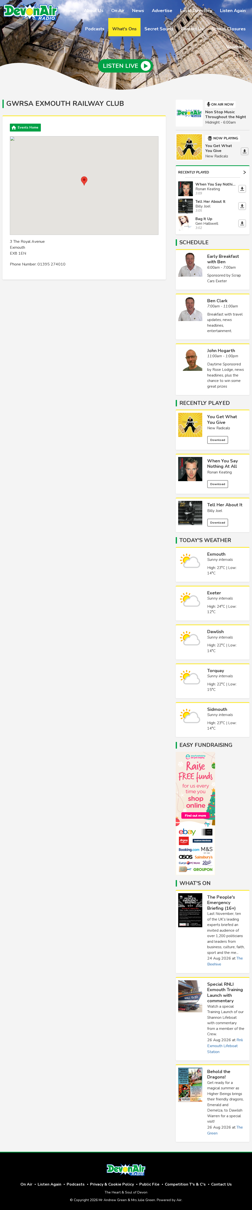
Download (217, 440)
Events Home (28, 127)
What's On (195, 883)
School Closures (228, 29)
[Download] (244, 151)
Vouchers (236, 47)
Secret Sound (158, 29)
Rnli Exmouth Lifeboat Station (225, 1046)
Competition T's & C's (185, 1184)
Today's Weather (205, 540)
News (138, 11)
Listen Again (233, 11)
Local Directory (196, 11)
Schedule (193, 242)
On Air (117, 11)
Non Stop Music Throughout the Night (225, 114)
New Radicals (218, 428)
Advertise (162, 11)
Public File (149, 1184)
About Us (93, 11)
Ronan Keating (219, 472)
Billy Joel (214, 510)
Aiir (179, 1200)
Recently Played (193, 172)
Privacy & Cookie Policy (112, 1184)
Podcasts (94, 29)
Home (69, 11)
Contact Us (192, 29)
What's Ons (124, 29)
